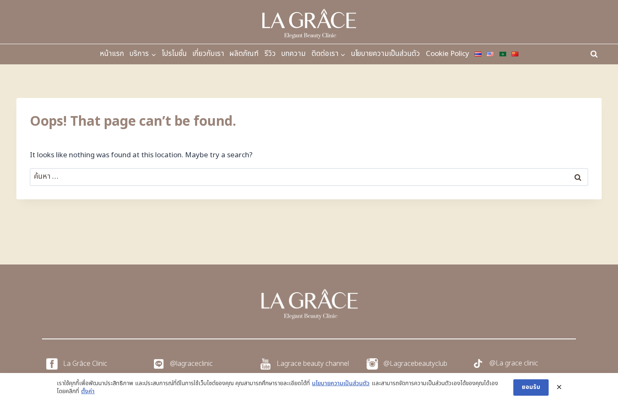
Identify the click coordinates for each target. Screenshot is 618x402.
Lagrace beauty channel (313, 364)
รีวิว (270, 53)
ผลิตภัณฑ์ (244, 53)
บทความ (293, 53)
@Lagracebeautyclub (415, 364)
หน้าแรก (112, 53)
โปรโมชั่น (174, 53)
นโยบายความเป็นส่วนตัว (385, 53)
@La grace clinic (513, 363)
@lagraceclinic (191, 364)
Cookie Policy (447, 53)
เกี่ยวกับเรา (208, 53)
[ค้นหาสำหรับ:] (309, 176)
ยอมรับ (531, 387)
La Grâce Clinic (85, 364)
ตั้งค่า (88, 391)
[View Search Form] (594, 54)
